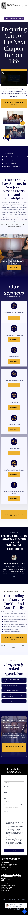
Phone (6, 792)
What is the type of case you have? (13, 804)
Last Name (6, 786)
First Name (7, 780)
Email (5, 798)
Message (6, 811)
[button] (26, 13)
